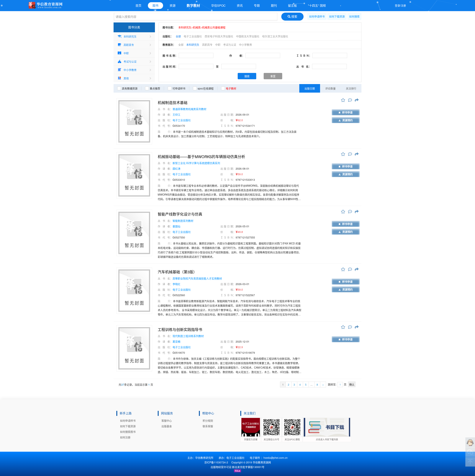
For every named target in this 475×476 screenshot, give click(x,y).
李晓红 (176, 284)
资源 (173, 5)
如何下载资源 (337, 16)
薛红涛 (176, 168)
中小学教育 (130, 70)
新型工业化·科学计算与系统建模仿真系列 (196, 163)
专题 (257, 5)
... (311, 384)
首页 (138, 5)
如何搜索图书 (128, 432)
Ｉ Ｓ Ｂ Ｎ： (304, 55)
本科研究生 (130, 36)
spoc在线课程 (206, 88)
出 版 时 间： (170, 66)
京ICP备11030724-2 (216, 462)
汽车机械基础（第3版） (177, 271)
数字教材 (193, 5)
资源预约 (347, 120)
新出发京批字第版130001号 (248, 467)
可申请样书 (178, 88)
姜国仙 (176, 226)
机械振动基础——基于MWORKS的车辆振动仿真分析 (201, 156)
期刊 (274, 5)
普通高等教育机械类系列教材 (189, 109)
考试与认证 (130, 61)
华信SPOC (218, 5)
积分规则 (208, 420)
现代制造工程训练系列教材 (188, 336)
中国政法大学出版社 (247, 36)
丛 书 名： (303, 66)
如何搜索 (354, 16)
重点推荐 (155, 88)
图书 (155, 5)
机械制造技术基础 (172, 102)
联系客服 (208, 426)
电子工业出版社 (193, 36)
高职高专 (129, 45)
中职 (126, 53)
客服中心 (166, 420)
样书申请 (347, 112)
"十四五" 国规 (317, 5)
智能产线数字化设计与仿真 (180, 214)
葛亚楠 (176, 341)
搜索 (294, 16)
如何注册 (125, 437)
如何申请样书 (317, 16)
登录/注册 (400, 5)
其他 (126, 78)
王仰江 (176, 114)
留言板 (292, 5)
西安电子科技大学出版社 (219, 36)
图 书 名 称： (170, 55)
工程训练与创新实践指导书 (180, 329)
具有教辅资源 (129, 88)
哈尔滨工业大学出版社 (275, 36)
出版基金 (166, 426)
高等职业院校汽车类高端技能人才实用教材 (197, 278)
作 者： (237, 55)
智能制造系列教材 (183, 221)
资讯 (240, 5)
